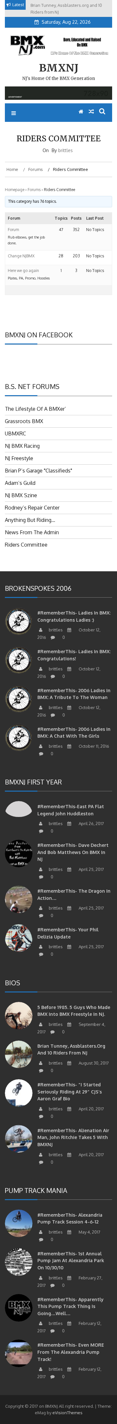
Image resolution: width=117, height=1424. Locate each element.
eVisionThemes (67, 1412)
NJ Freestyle (19, 458)
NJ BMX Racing (22, 446)
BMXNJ (58, 67)
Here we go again (23, 270)
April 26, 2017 (91, 823)
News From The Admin (32, 532)
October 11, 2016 (93, 746)
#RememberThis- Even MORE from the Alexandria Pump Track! (70, 1352)
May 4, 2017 (89, 1232)
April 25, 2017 (91, 869)
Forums (34, 189)
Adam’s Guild (20, 483)
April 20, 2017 (91, 1108)
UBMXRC (15, 433)
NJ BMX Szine (21, 495)
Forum (13, 229)
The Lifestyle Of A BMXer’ (35, 409)
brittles (65, 150)
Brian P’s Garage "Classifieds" (38, 470)
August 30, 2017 (93, 1063)
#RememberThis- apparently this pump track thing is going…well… (70, 1306)
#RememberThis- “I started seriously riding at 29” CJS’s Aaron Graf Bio (69, 1091)
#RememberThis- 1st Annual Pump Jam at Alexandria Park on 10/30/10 (70, 1260)
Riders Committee (26, 544)
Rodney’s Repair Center (32, 507)
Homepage (14, 189)
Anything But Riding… (30, 520)
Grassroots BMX (24, 421)
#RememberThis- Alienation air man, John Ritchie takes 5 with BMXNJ (73, 1137)
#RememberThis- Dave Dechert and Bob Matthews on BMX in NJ (73, 852)
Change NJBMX (21, 255)
